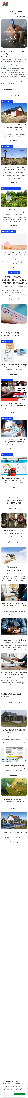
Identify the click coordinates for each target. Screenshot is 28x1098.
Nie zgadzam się (8, 1094)
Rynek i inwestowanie (8, 231)
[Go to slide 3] (24, 45)
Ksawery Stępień (9, 129)
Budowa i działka (7, 102)
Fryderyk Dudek (7, 41)
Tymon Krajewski (9, 214)
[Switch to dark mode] (22, 3)
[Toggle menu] (25, 4)
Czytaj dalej (14, 300)
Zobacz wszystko (14, 95)
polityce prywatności (16, 1091)
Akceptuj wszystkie (20, 1094)
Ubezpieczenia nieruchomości (12, 31)
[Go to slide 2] (23, 45)
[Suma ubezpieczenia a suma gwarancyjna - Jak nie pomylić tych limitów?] (14, 33)
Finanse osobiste (14, 272)
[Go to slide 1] (21, 45)
